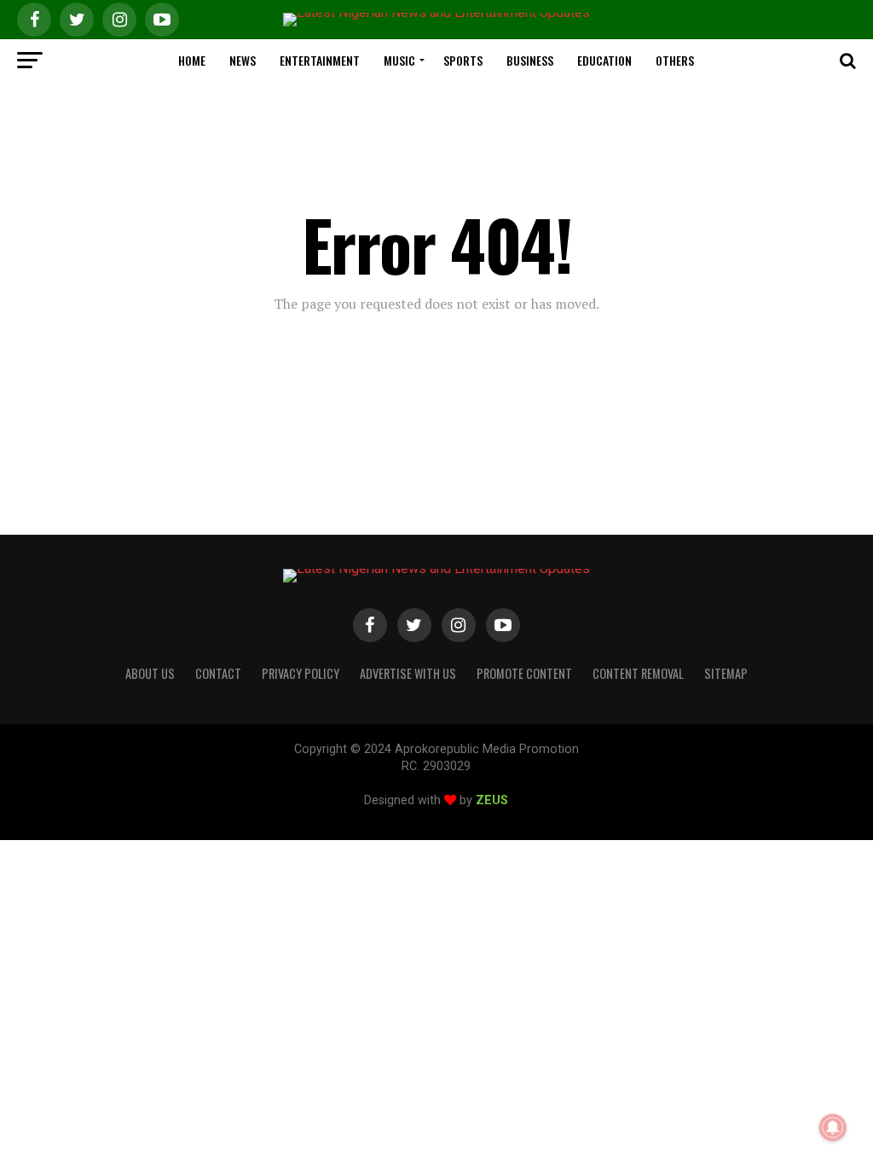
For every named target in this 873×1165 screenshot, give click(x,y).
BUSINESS (529, 60)
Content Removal (638, 673)
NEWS (242, 60)
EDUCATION (604, 60)
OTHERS (675, 60)
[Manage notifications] (833, 1127)
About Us (150, 673)
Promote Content (524, 673)
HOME (191, 60)
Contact (218, 673)
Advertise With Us (408, 673)
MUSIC (399, 60)
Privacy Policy (300, 673)
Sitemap (726, 673)
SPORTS (463, 60)
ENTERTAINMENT (320, 60)
